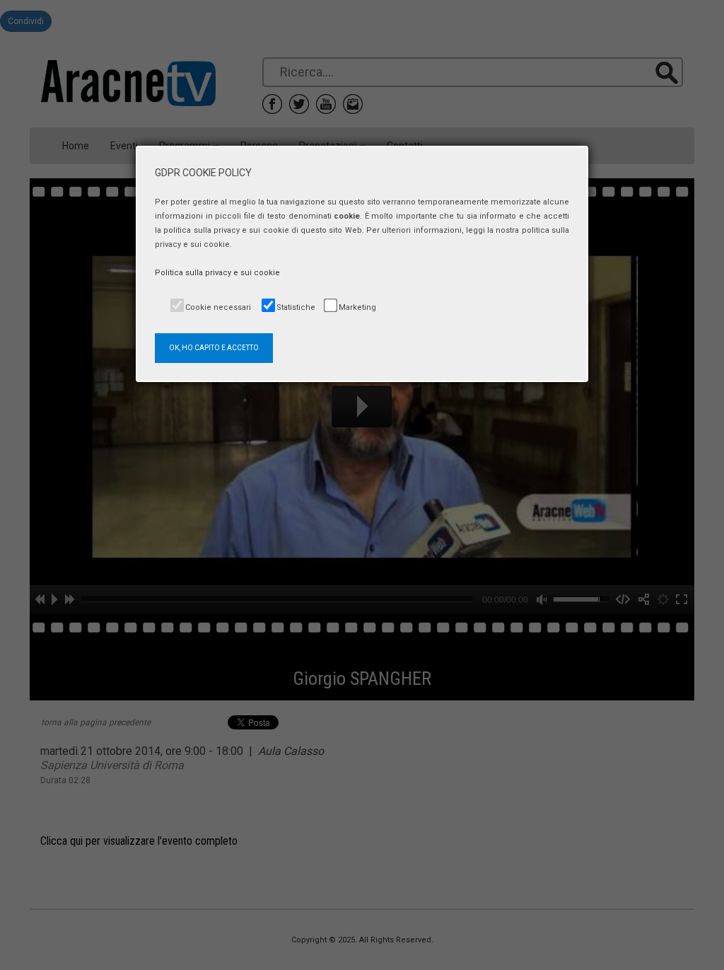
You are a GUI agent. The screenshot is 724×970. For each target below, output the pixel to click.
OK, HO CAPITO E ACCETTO (214, 348)
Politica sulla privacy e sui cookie (217, 272)
